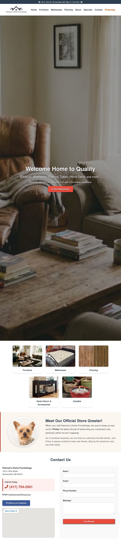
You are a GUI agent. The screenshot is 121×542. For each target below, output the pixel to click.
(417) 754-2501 (21, 486)
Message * (67, 500)
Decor (78, 9)
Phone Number (69, 490)
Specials (88, 9)
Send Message (89, 521)
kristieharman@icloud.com (19, 494)
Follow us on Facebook (16, 503)
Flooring (68, 9)
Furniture (44, 9)
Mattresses (56, 9)
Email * (66, 481)
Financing (110, 9)
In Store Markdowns (60, 189)
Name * (66, 471)
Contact (99, 9)
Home (34, 9)
